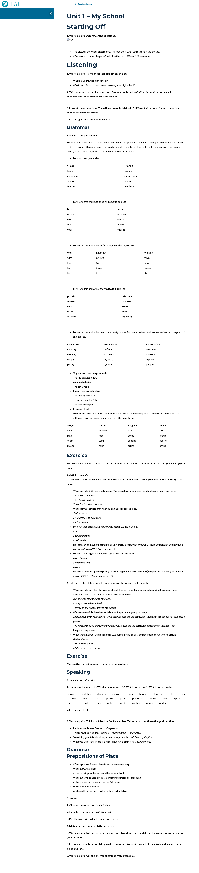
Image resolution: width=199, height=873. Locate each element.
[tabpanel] (127, 440)
